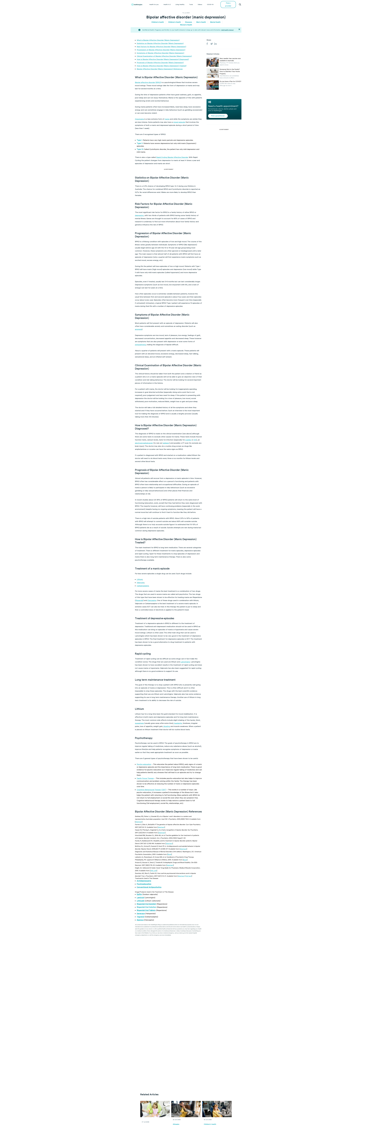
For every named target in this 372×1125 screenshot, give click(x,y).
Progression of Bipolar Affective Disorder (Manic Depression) (161, 50)
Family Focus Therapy (145, 778)
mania (167, 119)
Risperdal (139, 600)
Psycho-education (144, 764)
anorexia (138, 329)
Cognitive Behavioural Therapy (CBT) (151, 790)
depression (139, 215)
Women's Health (186, 25)
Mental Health (215, 22)
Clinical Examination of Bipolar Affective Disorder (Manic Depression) (164, 56)
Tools (191, 4)
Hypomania (139, 119)
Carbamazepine (143, 586)
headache (178, 723)
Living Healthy (179, 4)
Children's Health (174, 22)
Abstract (138, 822)
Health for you (154, 4)
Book (169, 854)
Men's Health (201, 22)
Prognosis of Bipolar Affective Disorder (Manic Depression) (160, 63)
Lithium (140, 579)
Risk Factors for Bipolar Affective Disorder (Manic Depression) (161, 47)
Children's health (157, 22)
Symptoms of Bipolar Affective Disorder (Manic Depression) (160, 53)
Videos (200, 4)
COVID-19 (210, 4)
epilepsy (166, 443)
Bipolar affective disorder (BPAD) (148, 82)
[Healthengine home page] (136, 4)
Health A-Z (167, 4)
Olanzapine (151, 600)
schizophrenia (140, 345)
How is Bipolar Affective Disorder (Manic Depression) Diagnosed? (163, 59)
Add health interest (227, 30)
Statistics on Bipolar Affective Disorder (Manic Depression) (160, 43)
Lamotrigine (185, 662)
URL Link (153, 871)
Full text (189, 876)
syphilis (188, 440)
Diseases (188, 22)
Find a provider (228, 4)
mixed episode (179, 122)
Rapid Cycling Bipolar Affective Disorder (172, 157)
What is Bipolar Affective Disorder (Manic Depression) (158, 40)
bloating (167, 726)
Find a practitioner (218, 116)
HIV (195, 440)
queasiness (139, 723)
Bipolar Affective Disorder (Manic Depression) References (160, 69)
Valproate (140, 583)
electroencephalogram (144, 443)
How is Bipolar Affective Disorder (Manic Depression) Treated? (161, 66)
